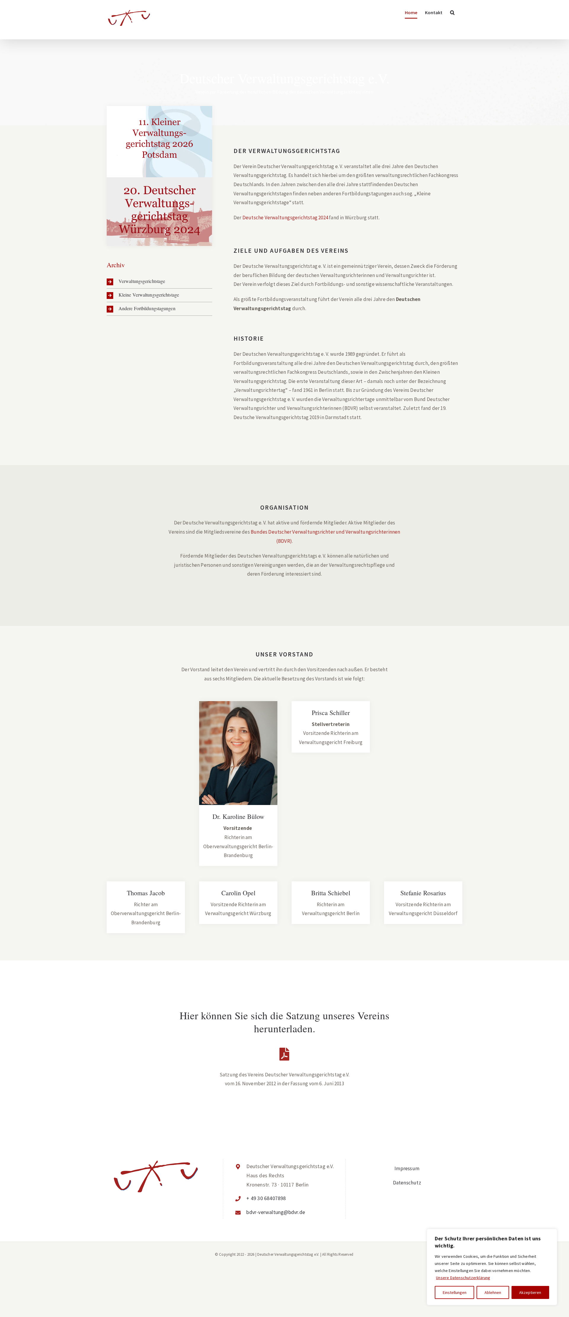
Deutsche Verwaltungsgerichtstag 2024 (285, 217)
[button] (452, 12)
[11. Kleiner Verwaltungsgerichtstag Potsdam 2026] (159, 142)
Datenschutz (407, 1182)
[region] (492, 1267)
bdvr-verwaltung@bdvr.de (275, 1212)
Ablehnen (493, 1292)
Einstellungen (454, 1292)
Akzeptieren (530, 1292)
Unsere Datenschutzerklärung (463, 1277)
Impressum (406, 1168)
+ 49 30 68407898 (266, 1198)
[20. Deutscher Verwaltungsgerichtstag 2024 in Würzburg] (159, 211)
